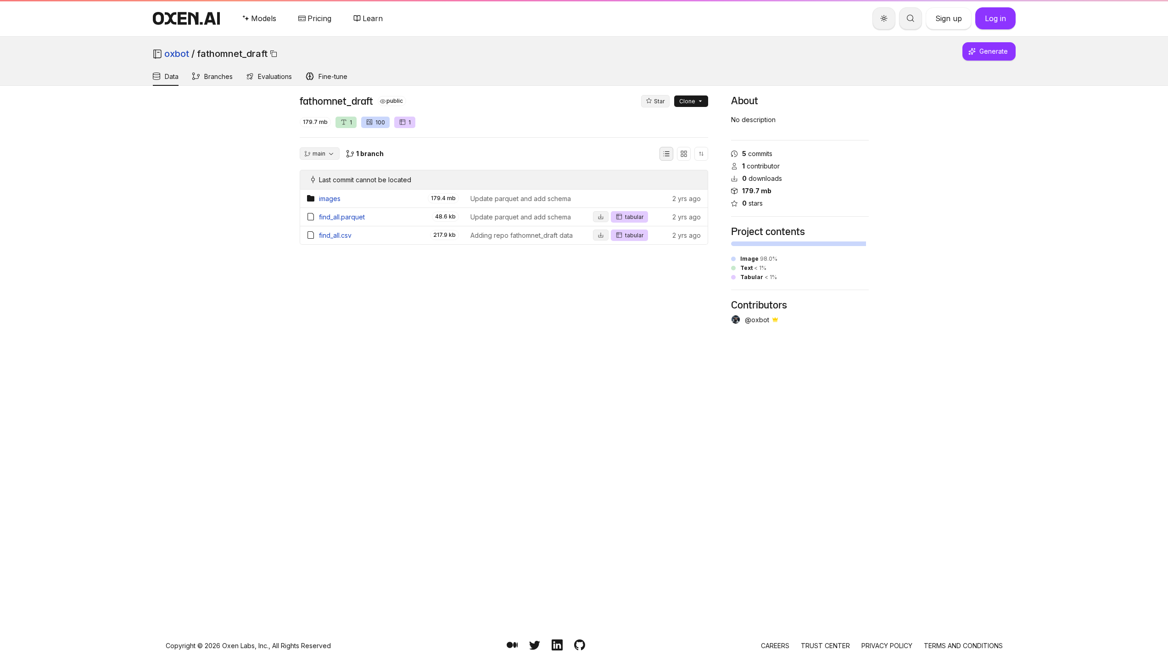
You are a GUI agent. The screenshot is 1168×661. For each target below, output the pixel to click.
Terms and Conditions (963, 646)
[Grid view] (684, 154)
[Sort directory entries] (701, 154)
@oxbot (757, 320)
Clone (687, 101)
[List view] (666, 154)
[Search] (910, 18)
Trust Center (825, 646)
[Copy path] (273, 53)
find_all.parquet (342, 217)
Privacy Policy (886, 646)
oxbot (176, 53)
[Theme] (883, 18)
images (330, 198)
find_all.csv (335, 235)
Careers (775, 646)
